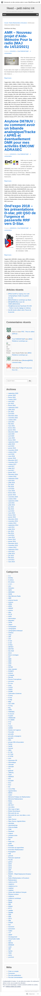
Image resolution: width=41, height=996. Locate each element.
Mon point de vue (16, 108)
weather (30, 98)
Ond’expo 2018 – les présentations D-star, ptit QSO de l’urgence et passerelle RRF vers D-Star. (20, 215)
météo (10, 803)
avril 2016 (11, 488)
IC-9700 (10, 756)
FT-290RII (11, 720)
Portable (10, 94)
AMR (9, 102)
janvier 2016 (12, 494)
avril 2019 (11, 446)
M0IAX (10, 793)
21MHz (6, 84)
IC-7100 (10, 754)
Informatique (12, 762)
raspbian (11, 888)
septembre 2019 (13, 442)
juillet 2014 (11, 529)
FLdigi (10, 699)
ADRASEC (7, 86)
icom (9, 758)
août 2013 (11, 551)
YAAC (10, 953)
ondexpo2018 (22, 265)
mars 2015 (11, 513)
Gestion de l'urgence (23, 193)
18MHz (31, 82)
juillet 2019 (11, 444)
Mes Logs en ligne (13, 809)
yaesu (10, 955)
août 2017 (11, 466)
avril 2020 (11, 436)
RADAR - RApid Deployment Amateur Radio (15, 112)
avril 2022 (11, 413)
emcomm (13, 102)
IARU (13, 90)
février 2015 (12, 515)
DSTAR (13, 271)
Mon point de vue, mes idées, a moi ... (21, 277)
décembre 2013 (13, 543)
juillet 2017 (11, 468)
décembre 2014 (13, 519)
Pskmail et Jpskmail (14, 857)
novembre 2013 (13, 545)
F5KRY (31, 271)
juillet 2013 (11, 553)
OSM (9, 829)
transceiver (10, 201)
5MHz (28, 84)
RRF (5, 201)
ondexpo (15, 265)
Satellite (10, 912)
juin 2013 (11, 555)
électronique (12, 618)
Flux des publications (14, 975)
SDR (9, 914)
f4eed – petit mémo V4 (20, 8)
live (9, 787)
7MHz (31, 84)
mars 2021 (11, 426)
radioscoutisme (24, 96)
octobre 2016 (12, 476)
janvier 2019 (12, 448)
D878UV (28, 191)
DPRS (25, 261)
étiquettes (11, 620)
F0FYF (29, 86)
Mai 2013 (11, 557)
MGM (13, 92)
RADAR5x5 (30, 94)
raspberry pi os (12, 886)
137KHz (22, 82)
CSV (9, 638)
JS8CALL (31, 90)
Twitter (10, 930)
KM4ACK (11, 776)
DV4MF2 (11, 671)
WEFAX (31, 116)
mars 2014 (11, 537)
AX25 (10, 616)
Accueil (6, 23)
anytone (19, 191)
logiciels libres (12, 791)
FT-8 (12, 104)
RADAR (24, 94)
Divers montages (13, 655)
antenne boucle (13, 600)
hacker (10, 744)
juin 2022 (11, 411)
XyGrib (10, 951)
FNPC (10, 709)
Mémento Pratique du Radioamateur (19, 106)
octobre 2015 (12, 499)
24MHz (10, 84)
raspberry (11, 884)
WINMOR (11, 945)
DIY (9, 657)
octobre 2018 (12, 452)
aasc (9, 586)
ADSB (10, 594)
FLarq (10, 697)
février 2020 (12, 440)
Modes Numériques (20, 92)
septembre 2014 (13, 525)
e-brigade (11, 675)
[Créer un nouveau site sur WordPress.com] (20, 2)
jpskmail (10, 770)
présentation (7, 267)
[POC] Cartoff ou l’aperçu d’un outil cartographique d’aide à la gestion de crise (18, 296)
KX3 (9, 778)
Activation (18, 100)
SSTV (12, 98)
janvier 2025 (12, 395)
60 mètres (11, 582)
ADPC (10, 590)
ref (29, 96)
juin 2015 (11, 507)
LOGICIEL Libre (8, 265)
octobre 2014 (12, 523)
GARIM (10, 728)
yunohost (11, 957)
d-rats (14, 261)
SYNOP (26, 116)
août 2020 (11, 434)
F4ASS (10, 263)
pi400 (10, 843)
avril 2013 (11, 559)
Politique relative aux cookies (13, 986)
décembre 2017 (13, 460)
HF (10, 90)
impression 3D (12, 760)
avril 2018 (11, 454)
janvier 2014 (12, 541)
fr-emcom (20, 88)
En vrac (18, 102)
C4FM (11, 261)
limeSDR (11, 780)
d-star (18, 261)
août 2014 (11, 527)
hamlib (10, 746)
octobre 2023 (12, 399)
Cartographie (12, 626)
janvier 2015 (12, 517)
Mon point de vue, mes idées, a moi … (20, 815)
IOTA (24, 90)
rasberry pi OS (12, 882)
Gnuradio (11, 732)
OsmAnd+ (11, 831)
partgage (28, 265)
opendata (11, 823)
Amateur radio (21, 185)
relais (28, 189)
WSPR (34, 98)
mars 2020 (11, 438)
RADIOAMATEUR (9, 96)
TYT (9, 933)
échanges (31, 259)
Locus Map (11, 789)
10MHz (18, 82)
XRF (9, 949)
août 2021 (11, 421)
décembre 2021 (13, 415)
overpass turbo (12, 835)
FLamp (10, 695)
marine (9, 92)
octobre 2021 (12, 419)
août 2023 (11, 401)
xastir (31, 189)
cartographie (12, 628)
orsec (27, 92)
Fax (5, 88)
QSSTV (10, 872)
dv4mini (10, 673)
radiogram (16, 96)
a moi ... (13, 100)
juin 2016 (11, 484)
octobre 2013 (12, 547)
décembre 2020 (13, 432)
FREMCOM (7, 104)
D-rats (22, 269)
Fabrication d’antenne (14, 693)
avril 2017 (11, 470)
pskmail (10, 855)
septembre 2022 (13, 407)
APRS (23, 191)
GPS (9, 740)
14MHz (27, 82)
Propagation (12, 851)
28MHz (15, 84)
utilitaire (25, 98)
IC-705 (10, 752)
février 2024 (12, 397)
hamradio (6, 90)
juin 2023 (11, 403)
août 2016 (11, 480)
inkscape (11, 764)
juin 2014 (11, 531)
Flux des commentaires (15, 977)
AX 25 (10, 614)
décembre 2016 (13, 474)
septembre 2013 (13, 549)
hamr (34, 187)
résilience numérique (14, 898)
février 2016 (12, 492)
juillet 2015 (11, 505)
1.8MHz (13, 82)
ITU (9, 768)
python (10, 862)
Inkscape (6, 106)
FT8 (31, 88)
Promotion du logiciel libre (16, 847)
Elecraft (10, 677)
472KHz (24, 84)
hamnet (13, 275)
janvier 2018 (12, 458)
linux (9, 782)
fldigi (9, 701)
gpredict (10, 738)
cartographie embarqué (15, 630)
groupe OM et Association (23, 104)
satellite (10, 910)
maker (10, 795)
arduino (10, 610)
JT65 (5, 92)
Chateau (10, 632)
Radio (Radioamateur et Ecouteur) (18, 23)
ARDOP (10, 608)
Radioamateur (23, 114)
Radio (14, 189)
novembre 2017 (13, 462)
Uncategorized (12, 937)
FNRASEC (9, 88)
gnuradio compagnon (14, 736)
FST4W (25, 88)
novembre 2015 (13, 497)
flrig (9, 707)
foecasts (15, 88)
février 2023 (12, 405)
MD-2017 (11, 805)
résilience (11, 896)
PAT (9, 839)
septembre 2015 (13, 501)
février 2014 (12, 539)
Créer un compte (13, 971)
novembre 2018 (13, 450)
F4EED (33, 86)
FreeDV (10, 716)
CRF (9, 636)
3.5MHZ (19, 84)
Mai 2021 (11, 424)
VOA (9, 941)
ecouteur (20, 86)
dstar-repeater (12, 669)
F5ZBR (10, 691)
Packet (10, 837)
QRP (20, 94)
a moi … (10, 584)
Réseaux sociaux (13, 894)
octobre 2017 (12, 464)
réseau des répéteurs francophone (20, 267)
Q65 (17, 94)
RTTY (5, 98)
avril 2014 (11, 535)
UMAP (10, 935)
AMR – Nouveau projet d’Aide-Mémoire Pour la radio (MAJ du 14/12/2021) (18, 40)
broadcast (15, 86)
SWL (16, 98)
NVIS (9, 817)
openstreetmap (12, 825)
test (9, 924)
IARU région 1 (19, 90)
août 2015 (11, 503)
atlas (9, 612)
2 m (9, 576)
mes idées (18, 275)
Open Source (12, 819)
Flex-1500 (11, 703)
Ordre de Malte (12, 827)
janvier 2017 (12, 472)
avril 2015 (11, 511)
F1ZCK (9, 193)
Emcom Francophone (14, 679)
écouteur (28, 185)
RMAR (10, 902)
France (22, 187)
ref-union (32, 96)
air (11, 86)
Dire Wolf (11, 651)
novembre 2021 (13, 417)
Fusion (12, 273)
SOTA (9, 98)
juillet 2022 (11, 409)
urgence (20, 98)
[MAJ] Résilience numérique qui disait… (20, 300)
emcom (25, 86)
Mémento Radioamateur (15, 799)
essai (9, 685)
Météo (10, 801)
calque (10, 624)
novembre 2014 (13, 521)
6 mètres (11, 580)
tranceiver (11, 926)
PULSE (10, 860)
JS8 (27, 90)
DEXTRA (11, 649)
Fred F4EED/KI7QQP (23, 51)
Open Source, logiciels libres (16, 279)
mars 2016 (11, 490)
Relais (10, 900)
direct (10, 653)
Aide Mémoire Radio (14, 596)
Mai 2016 (11, 486)
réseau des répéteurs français (25, 199)
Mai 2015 (11, 509)
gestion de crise (28, 187)
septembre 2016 (13, 478)
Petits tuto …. (12, 841)
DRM (9, 663)
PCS (30, 92)
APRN (10, 604)
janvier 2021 (12, 430)
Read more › (8, 78)
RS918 (10, 906)
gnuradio (11, 734)
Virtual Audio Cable (14, 939)
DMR (32, 191)
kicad (9, 774)
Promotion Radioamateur (23, 110)
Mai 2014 (11, 533)
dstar (28, 261)
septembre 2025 (13, 393)
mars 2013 (11, 561)
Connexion (11, 973)
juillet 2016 (11, 482)
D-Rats (30, 269)
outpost (10, 833)
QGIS (10, 864)
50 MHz (10, 578)
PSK (14, 94)
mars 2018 (11, 456)
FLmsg (10, 705)
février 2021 (12, 428)
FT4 (29, 88)
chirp (9, 634)
